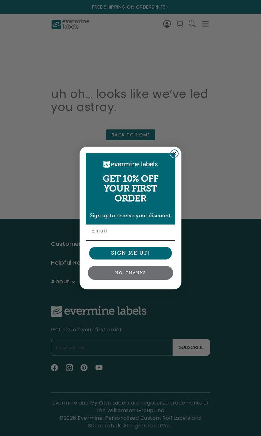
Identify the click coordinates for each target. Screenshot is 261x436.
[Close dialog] (174, 153)
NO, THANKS (130, 273)
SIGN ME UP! (130, 253)
